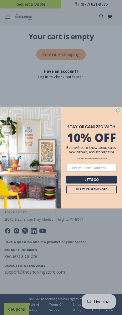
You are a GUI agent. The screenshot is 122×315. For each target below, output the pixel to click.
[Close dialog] (118, 110)
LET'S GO (91, 179)
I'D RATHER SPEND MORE (91, 189)
